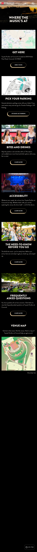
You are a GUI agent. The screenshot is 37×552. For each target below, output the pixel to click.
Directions (18, 65)
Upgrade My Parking (18, 114)
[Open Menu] (33, 3)
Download (30, 373)
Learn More (18, 162)
